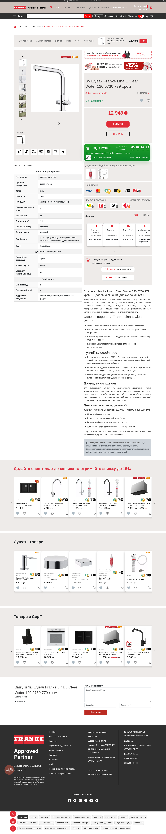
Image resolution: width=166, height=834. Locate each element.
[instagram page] (80, 800)
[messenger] (97, 800)
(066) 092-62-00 (95, 761)
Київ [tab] (136, 215)
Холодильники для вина (102, 823)
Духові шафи (110, 817)
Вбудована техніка (91, 828)
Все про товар (25, 41)
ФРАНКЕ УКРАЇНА (97, 1)
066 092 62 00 (20, 770)
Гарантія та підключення (60, 746)
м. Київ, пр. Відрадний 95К (100, 774)
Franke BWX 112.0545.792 (103, 157)
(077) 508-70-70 (131, 758)
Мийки (33, 817)
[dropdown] (129, 7)
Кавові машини (46, 823)
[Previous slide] (47, 123)
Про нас (67, 7)
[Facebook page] (69, 800)
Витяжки (123, 817)
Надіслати (95, 712)
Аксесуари (89, 41)
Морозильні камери (80, 823)
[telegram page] (75, 800)
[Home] (30, 7)
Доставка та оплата (99, 7)
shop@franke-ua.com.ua (137, 735)
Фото (77, 41)
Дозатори (97, 817)
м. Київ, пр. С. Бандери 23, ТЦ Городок (100, 750)
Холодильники (62, 823)
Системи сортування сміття (30, 828)
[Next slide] (58, 123)
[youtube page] (91, 800)
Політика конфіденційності (61, 773)
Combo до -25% (111, 16)
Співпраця (80, 7)
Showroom (132, 16)
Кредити (53, 741)
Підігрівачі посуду (123, 823)
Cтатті (123, 16)
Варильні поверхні (82, 817)
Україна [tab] (145, 215)
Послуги (76, 828)
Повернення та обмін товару (62, 769)
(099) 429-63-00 (131, 754)
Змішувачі (44, 817)
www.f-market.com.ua (136, 732)
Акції (51, 764)
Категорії (23, 817)
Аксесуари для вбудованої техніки (116, 828)
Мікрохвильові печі (138, 817)
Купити (118, 124)
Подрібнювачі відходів (61, 817)
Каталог (21, 16)
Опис (68, 41)
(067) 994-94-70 (131, 763)
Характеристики (43, 41)
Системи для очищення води (56, 828)
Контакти (53, 755)
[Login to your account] (146, 16)
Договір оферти (56, 750)
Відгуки (58, 41)
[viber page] (86, 800)
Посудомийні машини (27, 823)
